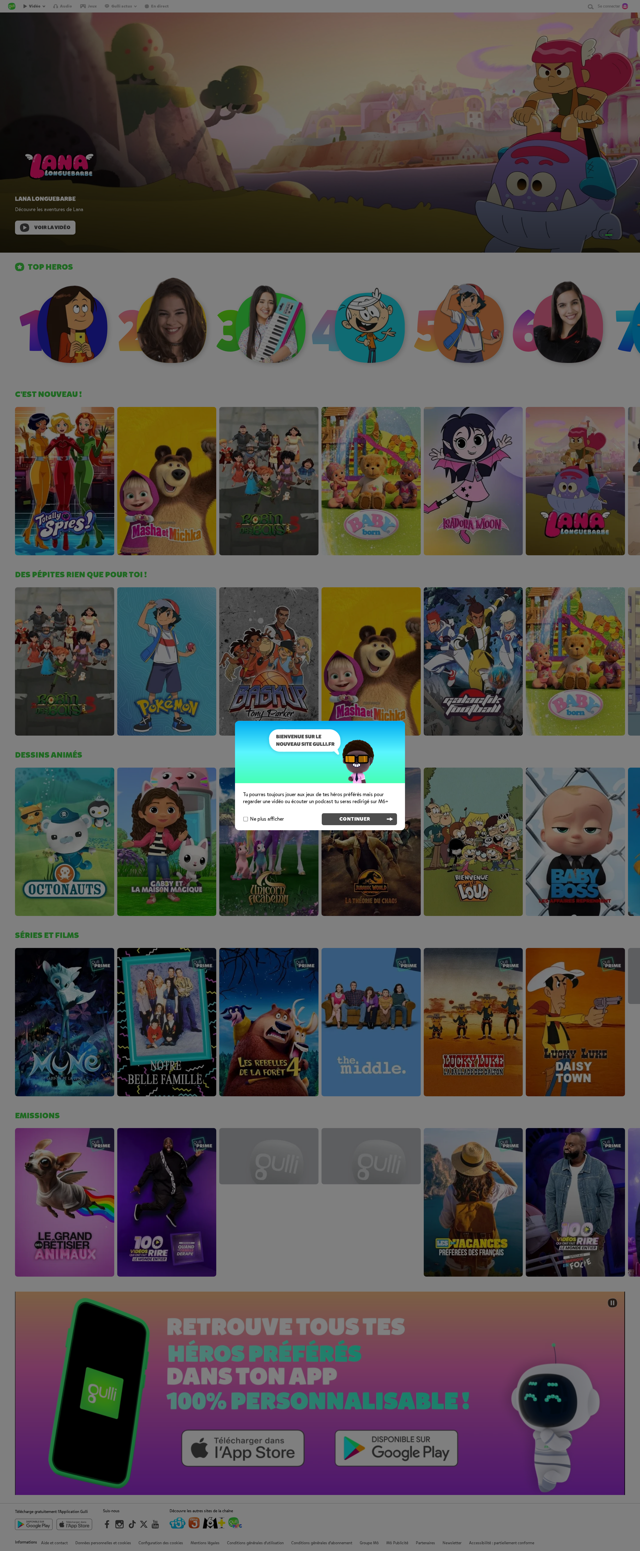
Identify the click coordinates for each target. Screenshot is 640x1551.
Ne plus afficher (267, 819)
